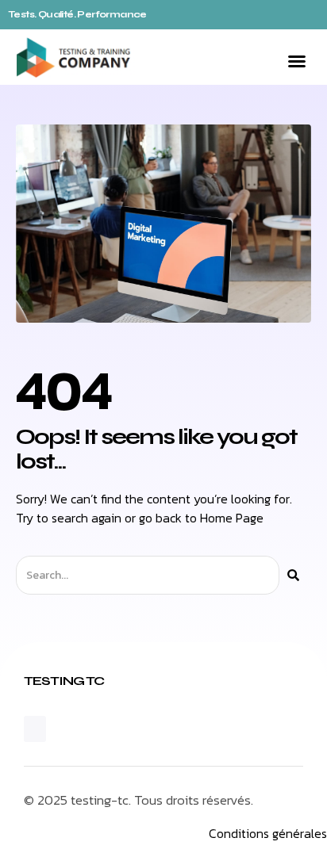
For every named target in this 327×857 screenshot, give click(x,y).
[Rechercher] (293, 575)
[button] (297, 61)
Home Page (232, 517)
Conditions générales (268, 833)
